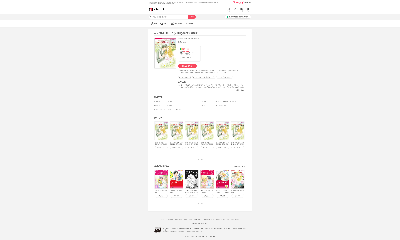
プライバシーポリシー (233, 219)
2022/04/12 (170, 105)
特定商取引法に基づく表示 (200, 223)
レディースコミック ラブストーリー (204, 77)
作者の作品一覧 (238, 166)
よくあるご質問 (188, 219)
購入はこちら (187, 66)
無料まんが (178, 23)
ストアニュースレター (219, 219)
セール (166, 23)
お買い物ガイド (198, 219)
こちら (224, 72)
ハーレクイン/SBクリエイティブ (225, 101)
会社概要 (170, 219)
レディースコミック (185, 77)
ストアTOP (164, 219)
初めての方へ (178, 219)
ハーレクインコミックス (224, 77)
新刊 (155, 23)
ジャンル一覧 (189, 23)
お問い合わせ (208, 219)
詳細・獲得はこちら (188, 57)
